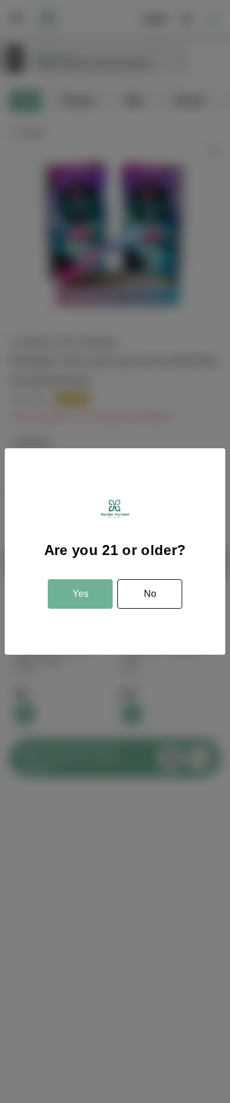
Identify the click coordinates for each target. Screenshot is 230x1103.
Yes (80, 594)
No (150, 594)
